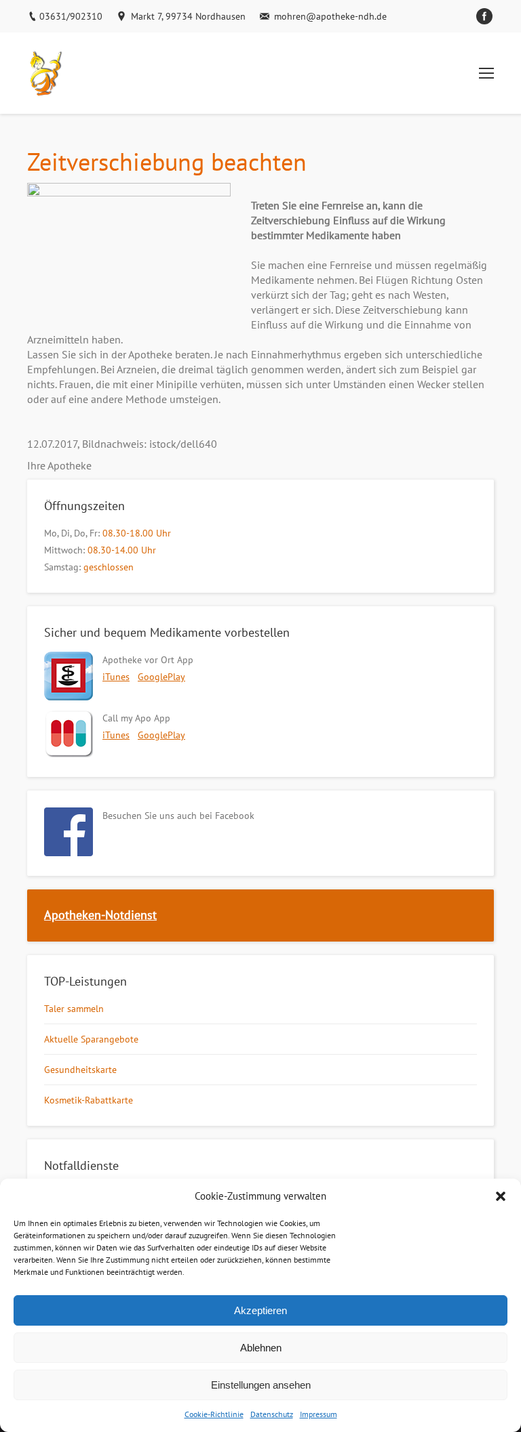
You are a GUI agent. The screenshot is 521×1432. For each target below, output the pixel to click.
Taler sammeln (74, 1009)
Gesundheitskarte (80, 1070)
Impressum (318, 1414)
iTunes (116, 677)
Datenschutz (271, 1414)
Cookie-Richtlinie (214, 1414)
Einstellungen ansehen (261, 1385)
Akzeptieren (260, 1310)
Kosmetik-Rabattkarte (88, 1100)
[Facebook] (484, 16)
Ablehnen (261, 1347)
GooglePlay (161, 677)
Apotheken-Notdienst (100, 915)
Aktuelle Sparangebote (91, 1039)
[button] (500, 1196)
